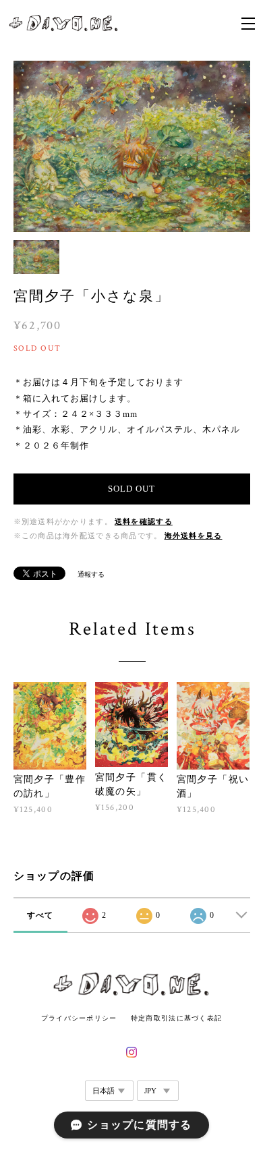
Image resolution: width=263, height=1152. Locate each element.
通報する (91, 574)
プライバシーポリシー (79, 1018)
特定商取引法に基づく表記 (176, 1018)
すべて (40, 915)
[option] (131, 147)
